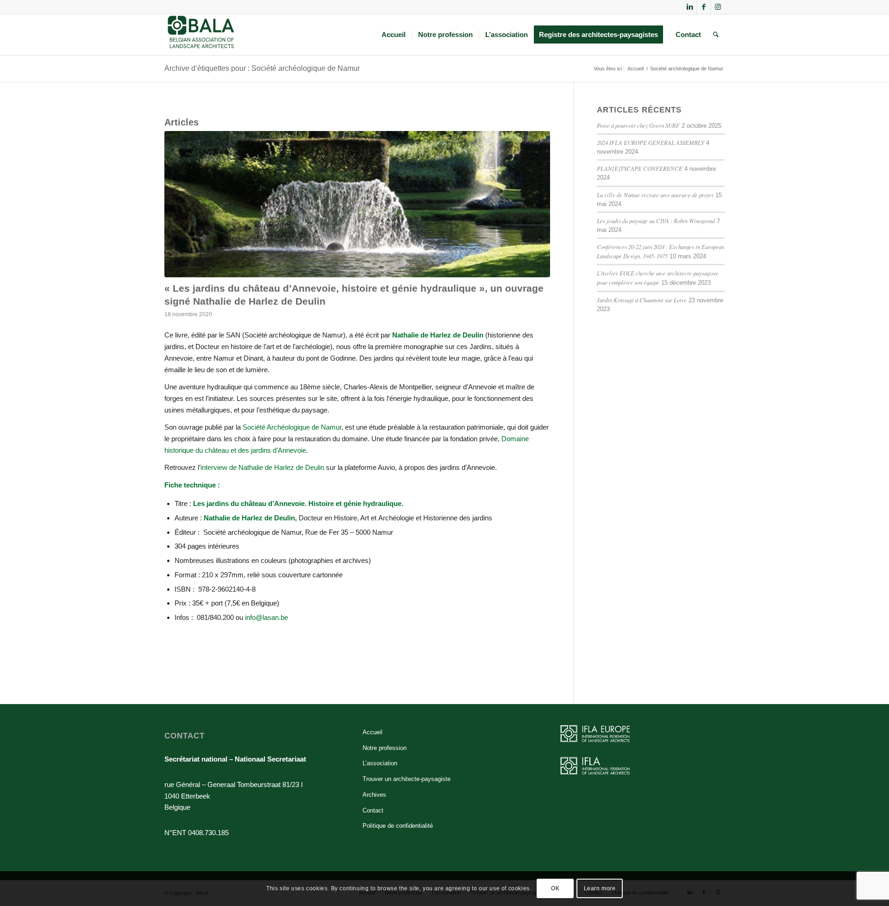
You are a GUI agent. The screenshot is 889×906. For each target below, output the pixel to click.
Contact (373, 810)
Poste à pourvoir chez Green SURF (638, 125)
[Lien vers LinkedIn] (689, 7)
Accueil (372, 732)
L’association (380, 763)
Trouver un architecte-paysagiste (407, 778)
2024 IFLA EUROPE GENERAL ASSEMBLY (650, 142)
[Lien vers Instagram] (718, 7)
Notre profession (385, 747)
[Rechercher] (716, 34)
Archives (374, 794)
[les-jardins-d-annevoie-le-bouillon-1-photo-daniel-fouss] (357, 204)
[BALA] (201, 34)
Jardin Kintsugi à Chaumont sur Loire (642, 300)
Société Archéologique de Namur (292, 427)
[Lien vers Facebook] (703, 7)
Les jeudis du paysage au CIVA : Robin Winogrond (656, 221)
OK (555, 888)
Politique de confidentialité (398, 825)
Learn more (600, 888)
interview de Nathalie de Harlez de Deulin (262, 467)
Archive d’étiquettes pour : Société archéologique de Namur (262, 68)
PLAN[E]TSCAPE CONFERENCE (639, 168)
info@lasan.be (266, 617)
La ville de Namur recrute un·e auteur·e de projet (655, 195)
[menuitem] (394, 34)
